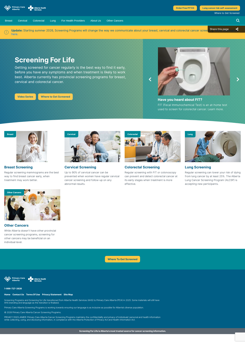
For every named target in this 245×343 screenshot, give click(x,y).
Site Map (68, 294)
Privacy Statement (52, 294)
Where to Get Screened (226, 13)
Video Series (25, 96)
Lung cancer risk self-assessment (219, 8)
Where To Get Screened (122, 259)
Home (7, 294)
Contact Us (18, 294)
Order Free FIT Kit (185, 8)
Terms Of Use (33, 294)
